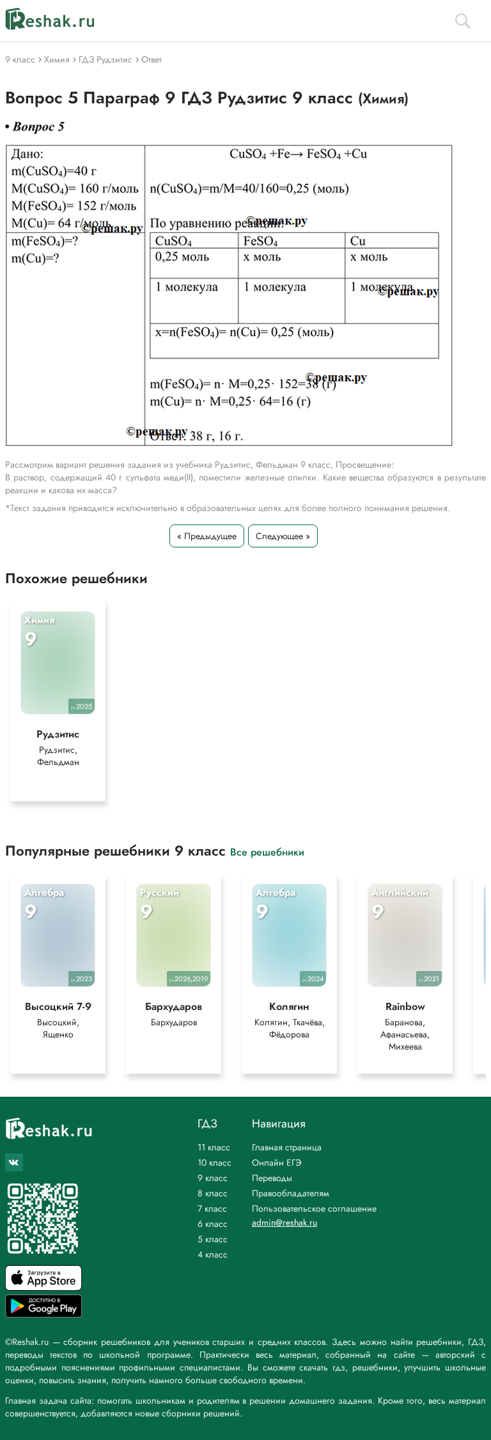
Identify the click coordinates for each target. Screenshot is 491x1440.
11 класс (214, 1147)
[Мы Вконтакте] (14, 1162)
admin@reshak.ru (284, 1222)
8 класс (213, 1193)
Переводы (272, 1177)
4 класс (213, 1254)
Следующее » (283, 536)
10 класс (214, 1162)
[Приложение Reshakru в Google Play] (43, 1314)
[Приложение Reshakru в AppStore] (43, 1287)
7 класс (212, 1208)
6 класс (213, 1223)
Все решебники (267, 851)
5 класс (213, 1239)
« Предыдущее (207, 536)
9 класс (213, 1177)
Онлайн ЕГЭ (277, 1162)
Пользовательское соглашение (314, 1208)
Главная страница (287, 1147)
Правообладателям (290, 1193)
